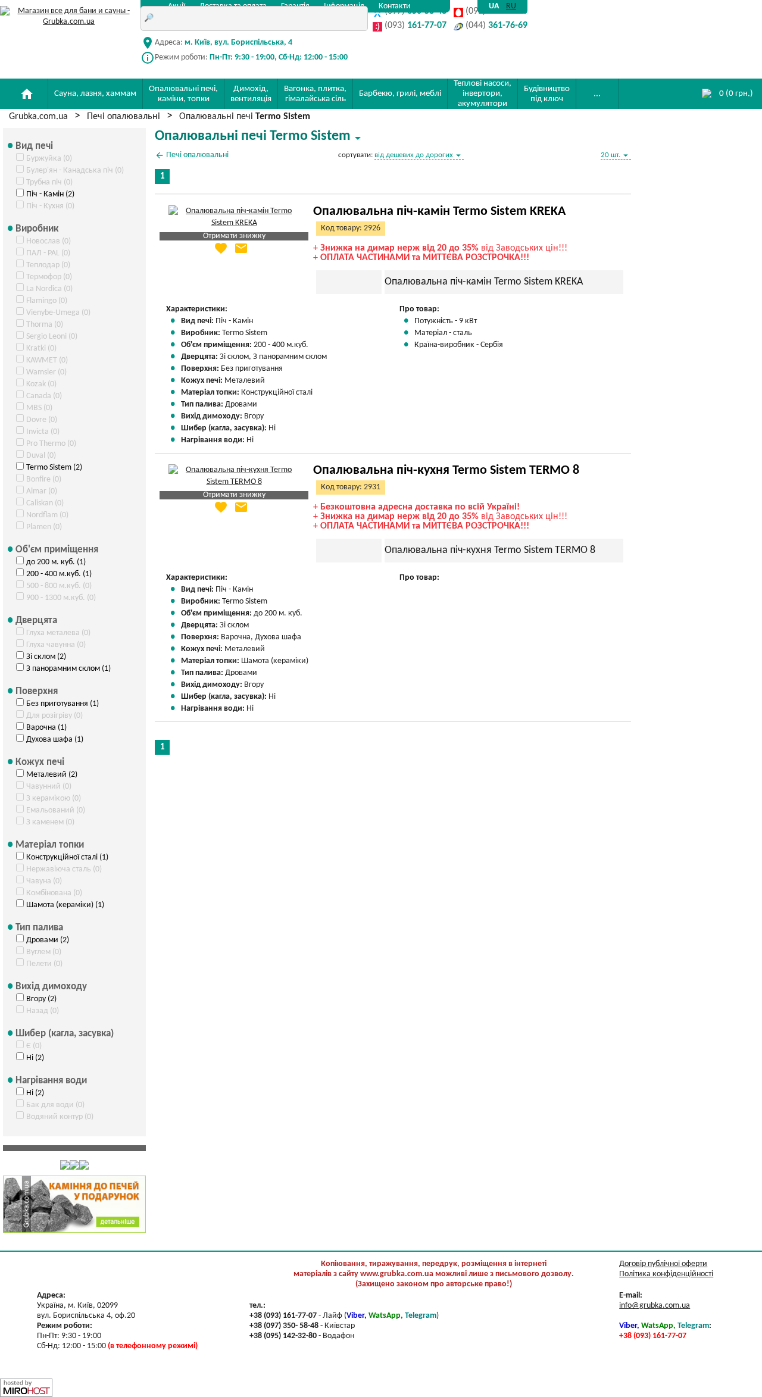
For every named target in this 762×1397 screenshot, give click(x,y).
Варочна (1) (46, 727)
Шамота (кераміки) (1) (65, 905)
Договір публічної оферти (663, 1264)
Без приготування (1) (62, 703)
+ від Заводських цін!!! (440, 248)
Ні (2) (35, 1058)
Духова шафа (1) (54, 739)
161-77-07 (415, 26)
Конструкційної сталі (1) (67, 857)
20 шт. (616, 155)
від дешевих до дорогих (419, 155)
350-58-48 (415, 12)
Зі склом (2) (46, 656)
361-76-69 (496, 26)
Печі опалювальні (123, 116)
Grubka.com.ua (38, 116)
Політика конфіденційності (666, 1274)
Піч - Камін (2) (50, 194)
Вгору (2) (41, 999)
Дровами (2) (47, 940)
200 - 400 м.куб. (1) (59, 574)
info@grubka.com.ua (654, 1305)
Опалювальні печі (244, 116)
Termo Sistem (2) (54, 467)
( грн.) (736, 93)
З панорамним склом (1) (68, 668)
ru (511, 6)
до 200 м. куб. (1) (56, 562)
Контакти (395, 6)
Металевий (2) (51, 774)
